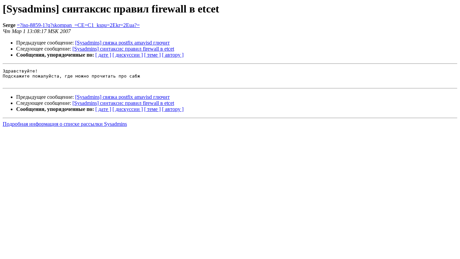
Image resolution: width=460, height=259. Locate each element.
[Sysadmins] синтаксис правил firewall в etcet (123, 49)
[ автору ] (173, 55)
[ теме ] (152, 55)
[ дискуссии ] (127, 55)
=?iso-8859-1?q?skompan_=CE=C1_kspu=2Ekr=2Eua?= (78, 25)
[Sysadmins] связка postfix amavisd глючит (122, 43)
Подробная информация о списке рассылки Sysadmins (65, 124)
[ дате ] (103, 55)
